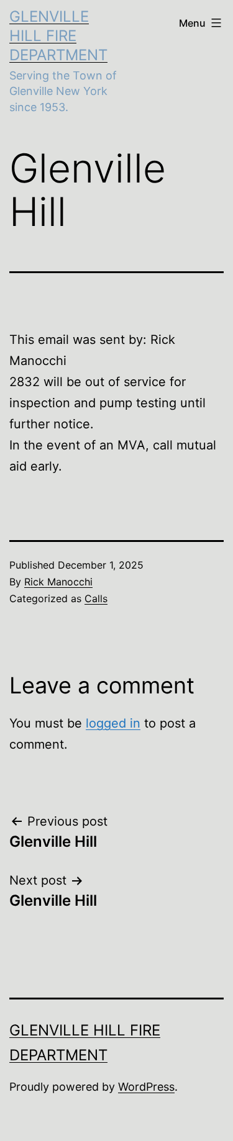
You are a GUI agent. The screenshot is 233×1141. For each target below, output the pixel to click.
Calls (96, 598)
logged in (113, 723)
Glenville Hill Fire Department (58, 35)
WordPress (146, 1086)
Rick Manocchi (58, 581)
